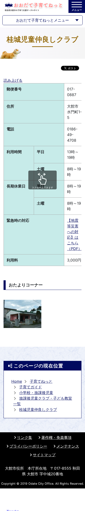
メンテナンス (67, 446)
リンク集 (24, 437)
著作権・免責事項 (56, 437)
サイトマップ (44, 454)
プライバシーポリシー (28, 446)
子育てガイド (30, 387)
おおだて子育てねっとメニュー (42, 20)
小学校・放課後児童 (36, 392)
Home (16, 381)
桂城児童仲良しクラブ (38, 409)
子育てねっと (41, 381)
